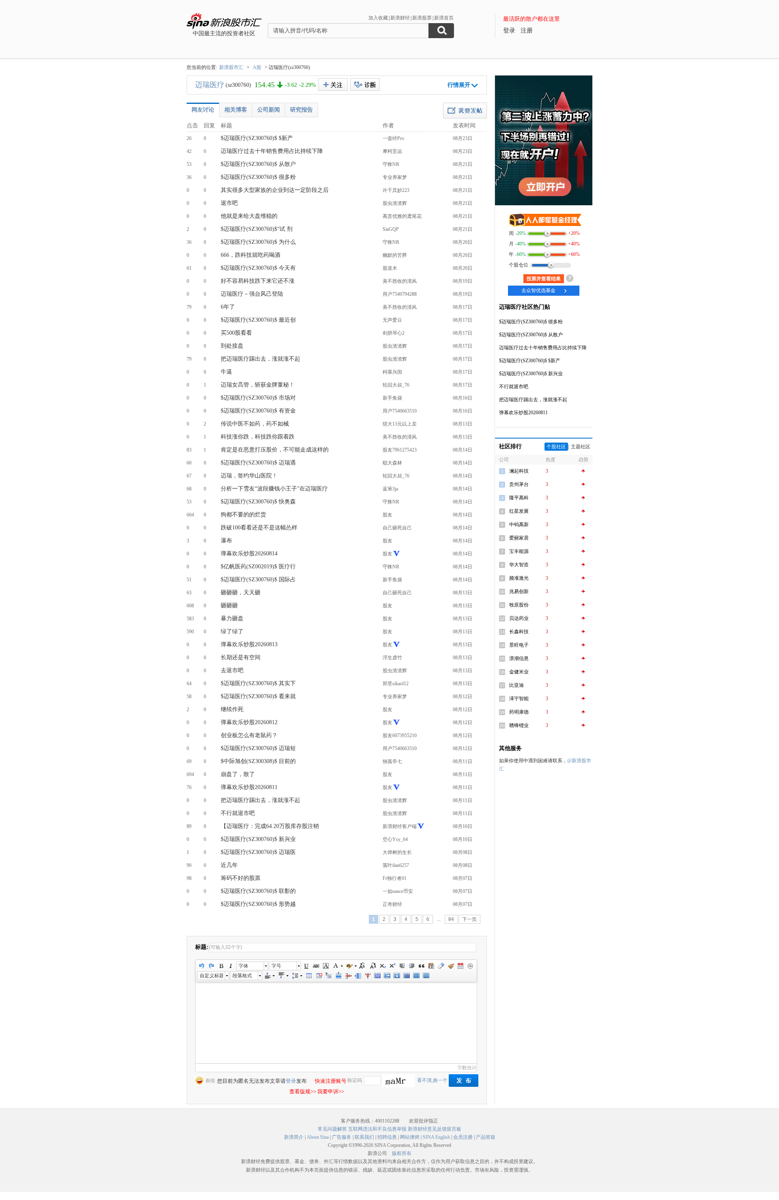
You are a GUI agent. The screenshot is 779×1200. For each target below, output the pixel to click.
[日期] (460, 966)
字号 (276, 966)
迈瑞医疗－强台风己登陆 (252, 294)
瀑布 (226, 541)
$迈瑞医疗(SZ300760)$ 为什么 (258, 242)
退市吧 (229, 203)
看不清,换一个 (432, 1080)
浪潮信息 (519, 658)
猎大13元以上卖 (400, 424)
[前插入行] (338, 976)
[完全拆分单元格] (406, 976)
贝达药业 (519, 618)
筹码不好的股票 (240, 878)
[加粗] (221, 966)
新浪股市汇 (231, 67)
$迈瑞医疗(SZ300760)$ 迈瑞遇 (258, 463)
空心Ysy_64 (395, 839)
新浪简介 (293, 1137)
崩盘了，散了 (238, 774)
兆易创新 (519, 591)
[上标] (392, 966)
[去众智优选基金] (543, 219)
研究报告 (301, 110)
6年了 (228, 307)
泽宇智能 (519, 698)
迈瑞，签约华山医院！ (249, 476)
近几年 (229, 865)
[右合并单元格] (387, 976)
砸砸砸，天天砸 (240, 592)
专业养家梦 (395, 177)
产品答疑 (485, 1137)
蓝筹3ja (390, 489)
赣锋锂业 (519, 725)
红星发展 (519, 511)
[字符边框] (326, 966)
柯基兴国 (392, 372)
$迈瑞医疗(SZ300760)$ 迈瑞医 (258, 852)
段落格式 (242, 975)
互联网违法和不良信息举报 (377, 1129)
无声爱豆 (392, 320)
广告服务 (341, 1137)
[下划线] (306, 966)
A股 (257, 67)
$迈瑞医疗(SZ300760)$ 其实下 (258, 683)
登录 (291, 1081)
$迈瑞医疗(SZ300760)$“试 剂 (257, 229)
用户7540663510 (400, 411)
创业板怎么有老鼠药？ (249, 735)
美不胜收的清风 (400, 281)
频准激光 (519, 578)
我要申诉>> (330, 1091)
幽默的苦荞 (395, 255)
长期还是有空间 (240, 657)
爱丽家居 (519, 538)
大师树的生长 (397, 852)
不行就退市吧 (238, 813)
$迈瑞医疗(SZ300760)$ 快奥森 (258, 502)
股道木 (390, 268)
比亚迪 (516, 685)
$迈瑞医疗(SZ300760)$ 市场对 (258, 398)
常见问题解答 (332, 1129)
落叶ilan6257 (396, 865)
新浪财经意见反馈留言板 (434, 1129)
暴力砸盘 (232, 618)
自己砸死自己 (397, 528)
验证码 (354, 1080)
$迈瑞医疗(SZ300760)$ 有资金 (258, 411)
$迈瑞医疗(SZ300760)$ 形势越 (258, 904)
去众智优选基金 (538, 290)
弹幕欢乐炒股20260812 (249, 722)
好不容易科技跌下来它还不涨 (258, 281)
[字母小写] (373, 966)
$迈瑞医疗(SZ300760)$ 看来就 (258, 696)
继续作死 (232, 709)
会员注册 (463, 1137)
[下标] (383, 966)
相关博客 (235, 110)
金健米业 (519, 672)
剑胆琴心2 (394, 333)
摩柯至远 (392, 151)
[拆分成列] (426, 976)
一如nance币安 (398, 891)
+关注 (333, 84)
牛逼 (226, 372)
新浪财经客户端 (400, 826)
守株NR (391, 164)
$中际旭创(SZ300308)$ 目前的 (258, 761)
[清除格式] (441, 966)
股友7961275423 (400, 450)
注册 (527, 30)
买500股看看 (236, 333)
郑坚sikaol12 (396, 683)
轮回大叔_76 (396, 385)
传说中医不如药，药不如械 (255, 424)
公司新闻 (268, 110)
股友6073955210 (400, 735)
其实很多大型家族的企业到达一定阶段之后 (275, 190)
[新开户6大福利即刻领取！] (543, 203)
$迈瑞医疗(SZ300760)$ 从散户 (258, 164)
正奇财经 (392, 904)
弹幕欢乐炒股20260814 (249, 554)
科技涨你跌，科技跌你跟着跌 (258, 437)
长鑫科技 (519, 631)
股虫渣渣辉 (395, 203)
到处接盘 (232, 346)
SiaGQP (391, 229)
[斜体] (231, 966)
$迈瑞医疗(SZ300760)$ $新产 (257, 138)
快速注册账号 (330, 1081)
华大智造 (519, 565)
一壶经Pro (393, 138)
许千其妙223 (396, 190)
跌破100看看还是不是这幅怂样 (259, 528)
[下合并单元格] (397, 976)
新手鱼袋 (392, 398)
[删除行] (348, 976)
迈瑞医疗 (209, 85)
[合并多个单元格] (377, 976)
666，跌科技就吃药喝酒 (250, 255)
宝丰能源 (519, 551)
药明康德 (519, 712)
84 (451, 919)
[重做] (211, 966)
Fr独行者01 (395, 878)
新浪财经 (400, 18)
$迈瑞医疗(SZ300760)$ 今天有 (258, 268)
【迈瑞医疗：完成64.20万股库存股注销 (270, 826)
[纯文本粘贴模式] (431, 966)
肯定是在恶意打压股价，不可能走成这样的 (275, 450)
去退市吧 (232, 670)
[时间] (470, 966)
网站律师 (410, 1137)
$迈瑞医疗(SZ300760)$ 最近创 (258, 320)
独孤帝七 (392, 761)
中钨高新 (519, 524)
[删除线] (316, 966)
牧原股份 (519, 605)
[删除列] (368, 976)
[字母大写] (363, 966)
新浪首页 (444, 18)
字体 (243, 966)
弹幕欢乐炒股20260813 (249, 644)
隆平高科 (519, 498)
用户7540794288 (400, 294)
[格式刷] (451, 966)
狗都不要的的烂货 (243, 515)
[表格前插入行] (329, 976)
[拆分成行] (416, 976)
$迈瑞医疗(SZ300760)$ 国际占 (258, 579)
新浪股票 (422, 18)
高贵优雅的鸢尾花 (402, 216)
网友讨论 (203, 110)
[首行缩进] (402, 966)
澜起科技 (519, 471)
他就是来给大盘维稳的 (249, 216)
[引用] (421, 966)
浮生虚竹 (392, 657)
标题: (202, 947)
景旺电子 (519, 645)
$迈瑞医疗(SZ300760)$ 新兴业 (258, 839)
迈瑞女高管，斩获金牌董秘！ (258, 385)
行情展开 (459, 85)
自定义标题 (211, 975)
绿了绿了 (232, 631)
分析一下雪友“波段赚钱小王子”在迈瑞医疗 (274, 489)
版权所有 (401, 1153)
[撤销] (202, 966)
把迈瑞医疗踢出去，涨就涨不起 (260, 359)
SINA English (436, 1137)
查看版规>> (302, 1091)
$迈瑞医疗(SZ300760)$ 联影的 (258, 891)
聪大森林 (392, 463)
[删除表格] (319, 976)
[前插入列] (358, 976)
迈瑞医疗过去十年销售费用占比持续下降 (272, 151)
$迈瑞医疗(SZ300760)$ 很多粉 (258, 177)
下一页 (469, 919)
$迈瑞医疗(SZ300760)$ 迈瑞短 (258, 748)
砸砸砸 (229, 605)
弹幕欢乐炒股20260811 (249, 787)
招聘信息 (387, 1137)
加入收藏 (378, 18)
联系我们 (364, 1137)
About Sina (318, 1137)
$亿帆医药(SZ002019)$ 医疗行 (258, 566)
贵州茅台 (519, 484)
